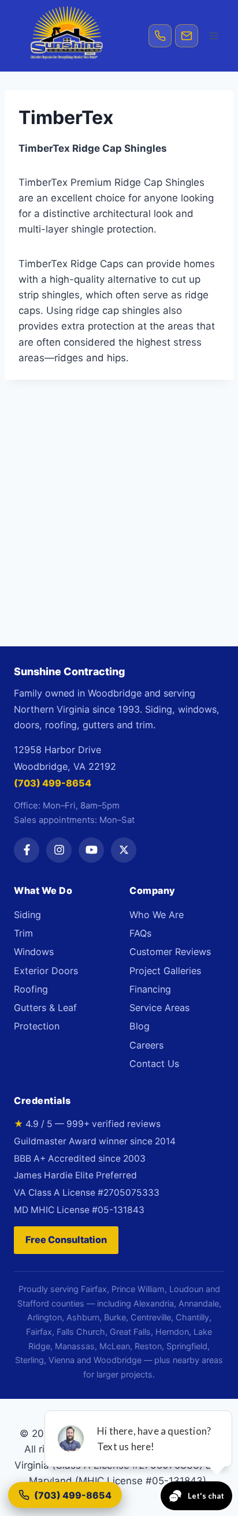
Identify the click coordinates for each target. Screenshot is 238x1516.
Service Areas (159, 1007)
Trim (23, 933)
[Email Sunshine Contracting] (186, 35)
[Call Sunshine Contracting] (160, 35)
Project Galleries (165, 970)
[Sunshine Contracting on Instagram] (59, 850)
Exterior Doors (46, 970)
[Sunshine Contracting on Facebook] (26, 850)
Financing (150, 989)
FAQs (140, 933)
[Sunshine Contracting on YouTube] (91, 850)
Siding (27, 914)
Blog (139, 1026)
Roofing (31, 989)
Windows (34, 951)
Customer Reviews (170, 951)
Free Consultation (66, 1239)
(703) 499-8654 (52, 783)
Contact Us (154, 1063)
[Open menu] (213, 35)
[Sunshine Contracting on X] (123, 850)
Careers (146, 1045)
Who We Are (156, 914)
